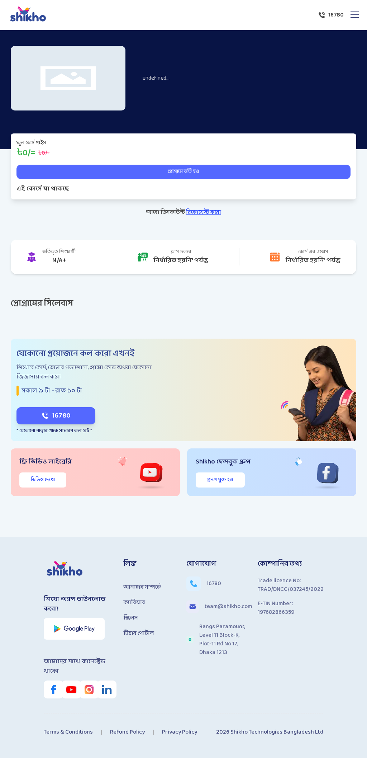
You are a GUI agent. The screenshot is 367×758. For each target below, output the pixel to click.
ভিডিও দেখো (43, 480)
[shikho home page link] (28, 15)
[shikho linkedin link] (103, 689)
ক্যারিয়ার (134, 602)
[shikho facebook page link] (50, 689)
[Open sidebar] (354, 15)
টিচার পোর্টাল (139, 633)
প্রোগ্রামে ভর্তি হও (183, 172)
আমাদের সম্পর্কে (142, 587)
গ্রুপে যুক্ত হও (220, 480)
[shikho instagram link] (86, 689)
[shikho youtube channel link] (68, 689)
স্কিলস (131, 618)
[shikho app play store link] (74, 629)
